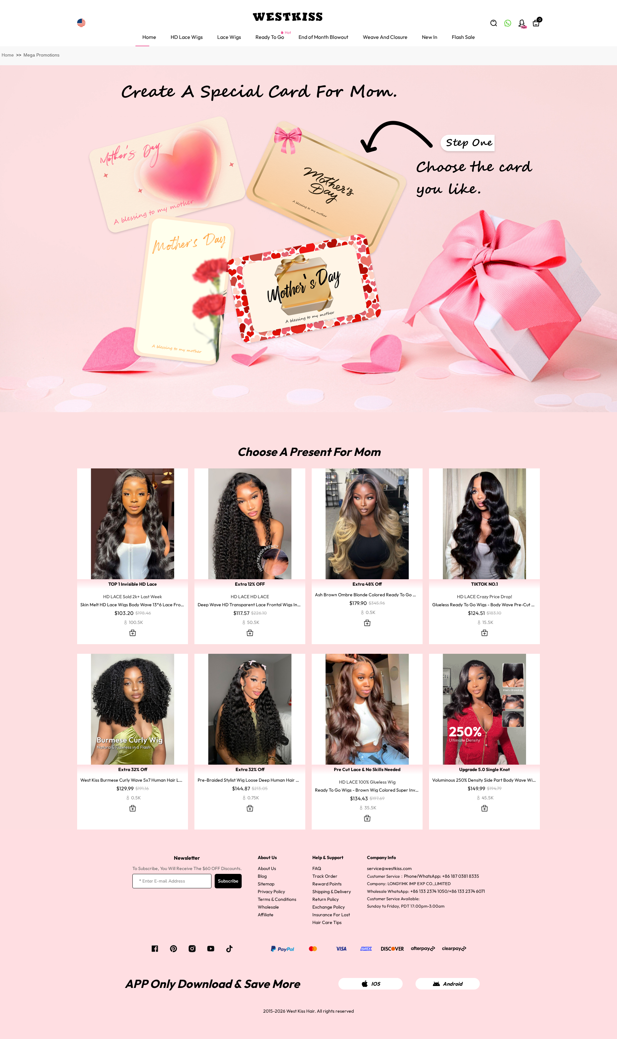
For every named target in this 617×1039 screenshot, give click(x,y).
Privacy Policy (271, 891)
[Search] (493, 23)
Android (452, 984)
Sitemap (266, 884)
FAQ (316, 868)
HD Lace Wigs (187, 37)
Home (149, 37)
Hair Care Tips (327, 922)
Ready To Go (269, 37)
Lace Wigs (229, 37)
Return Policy (325, 899)
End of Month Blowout (323, 37)
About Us (267, 868)
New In (429, 37)
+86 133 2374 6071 (467, 891)
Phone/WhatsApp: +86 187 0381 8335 (441, 876)
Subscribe (228, 881)
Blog (262, 876)
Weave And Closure (385, 37)
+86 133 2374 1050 (428, 891)
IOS (375, 984)
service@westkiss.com (389, 868)
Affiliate (265, 915)
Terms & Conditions (277, 899)
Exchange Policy (328, 907)
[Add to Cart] (133, 633)
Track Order (324, 876)
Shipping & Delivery (331, 891)
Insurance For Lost (331, 915)
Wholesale (268, 907)
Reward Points (327, 884)
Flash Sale (463, 37)
